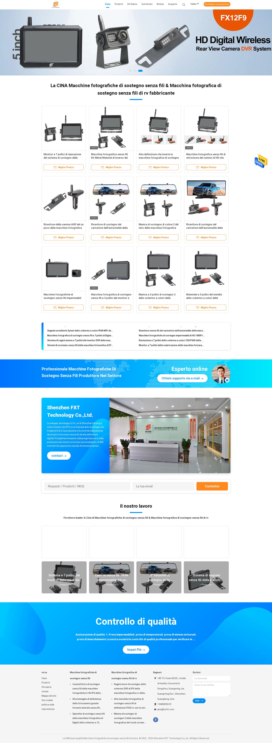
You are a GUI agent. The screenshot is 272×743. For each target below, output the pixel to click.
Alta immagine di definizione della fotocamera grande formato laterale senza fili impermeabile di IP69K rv (86, 704)
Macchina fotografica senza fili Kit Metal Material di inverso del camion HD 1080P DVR (109, 158)
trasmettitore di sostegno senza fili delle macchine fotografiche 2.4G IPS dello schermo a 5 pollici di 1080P (86, 689)
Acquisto (172, 4)
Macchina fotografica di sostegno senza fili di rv (124, 675)
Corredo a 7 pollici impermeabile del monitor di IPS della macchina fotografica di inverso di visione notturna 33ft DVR (171, 343)
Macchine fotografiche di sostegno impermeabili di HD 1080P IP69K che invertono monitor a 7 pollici (171, 328)
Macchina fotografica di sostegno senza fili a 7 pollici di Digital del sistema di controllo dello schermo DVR (80, 328)
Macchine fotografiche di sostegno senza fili (83, 675)
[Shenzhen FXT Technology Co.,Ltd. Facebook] (155, 720)
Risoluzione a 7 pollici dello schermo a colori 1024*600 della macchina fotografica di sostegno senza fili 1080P (171, 333)
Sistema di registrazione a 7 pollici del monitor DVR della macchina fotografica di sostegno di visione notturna (80, 333)
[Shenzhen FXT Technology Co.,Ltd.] (55, 4)
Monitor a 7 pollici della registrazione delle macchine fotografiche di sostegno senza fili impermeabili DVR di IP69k (171, 338)
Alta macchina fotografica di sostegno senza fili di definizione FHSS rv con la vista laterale (130, 704)
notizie (45, 691)
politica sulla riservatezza (48, 706)
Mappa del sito (49, 696)
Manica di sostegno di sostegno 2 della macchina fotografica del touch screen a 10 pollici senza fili (130, 719)
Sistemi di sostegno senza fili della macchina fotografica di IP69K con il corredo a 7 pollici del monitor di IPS (80, 338)
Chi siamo (46, 687)
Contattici (212, 486)
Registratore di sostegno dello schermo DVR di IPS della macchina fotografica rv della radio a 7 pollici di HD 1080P (130, 689)
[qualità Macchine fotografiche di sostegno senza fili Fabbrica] (136, 42)
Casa (44, 678)
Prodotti (46, 682)
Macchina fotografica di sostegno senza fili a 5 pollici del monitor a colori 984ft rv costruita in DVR (111, 298)
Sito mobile (47, 700)
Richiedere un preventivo (217, 4)
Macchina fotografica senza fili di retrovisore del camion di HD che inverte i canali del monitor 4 (206, 158)
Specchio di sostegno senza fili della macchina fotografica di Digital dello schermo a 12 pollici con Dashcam (88, 719)
